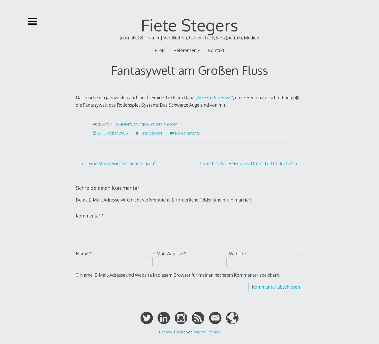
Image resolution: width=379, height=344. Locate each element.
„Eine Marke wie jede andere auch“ (121, 163)
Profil (160, 50)
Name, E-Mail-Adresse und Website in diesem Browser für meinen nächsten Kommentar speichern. (180, 275)
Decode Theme (172, 332)
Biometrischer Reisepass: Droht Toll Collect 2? (245, 163)
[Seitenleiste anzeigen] (32, 21)
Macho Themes (207, 332)
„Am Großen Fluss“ (214, 97)
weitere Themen (163, 124)
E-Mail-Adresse (169, 253)
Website (237, 253)
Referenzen (185, 50)
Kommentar (90, 216)
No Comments (187, 133)
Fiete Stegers (189, 24)
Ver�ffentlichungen (131, 124)
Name (84, 253)
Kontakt (216, 50)
